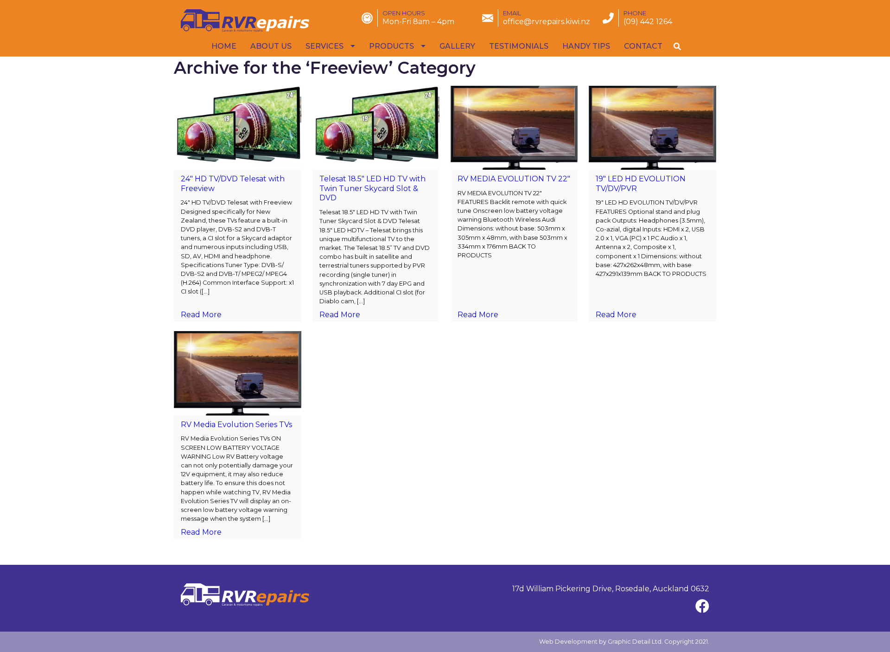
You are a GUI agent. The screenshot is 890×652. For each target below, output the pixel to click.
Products (391, 46)
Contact (643, 46)
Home (223, 46)
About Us (271, 46)
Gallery (457, 46)
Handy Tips (586, 46)
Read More (201, 314)
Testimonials (518, 46)
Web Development (568, 641)
